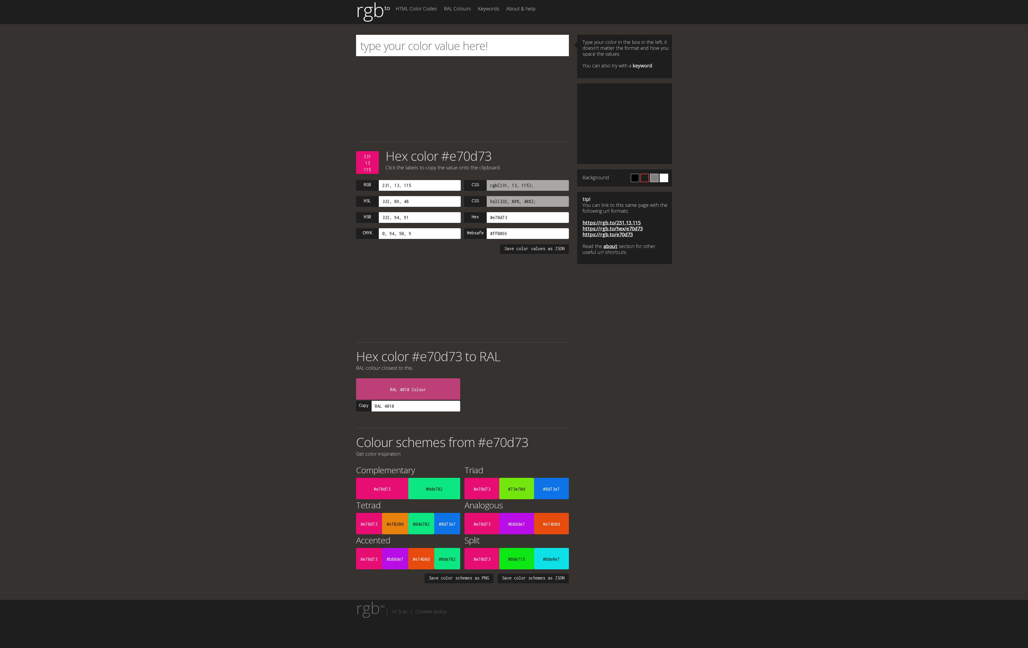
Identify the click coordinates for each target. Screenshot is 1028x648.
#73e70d (516, 489)
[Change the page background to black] (635, 178)
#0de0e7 (551, 559)
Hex (475, 216)
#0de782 (434, 489)
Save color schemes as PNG (459, 577)
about (610, 246)
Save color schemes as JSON (533, 577)
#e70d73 (382, 489)
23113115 (367, 163)
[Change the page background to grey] (654, 178)
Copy (364, 405)
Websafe (475, 232)
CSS (475, 184)
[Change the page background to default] (644, 178)
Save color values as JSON (534, 248)
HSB (367, 216)
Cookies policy (431, 611)
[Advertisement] (462, 99)
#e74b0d (551, 524)
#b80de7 (516, 524)
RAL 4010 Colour (408, 389)
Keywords (488, 8)
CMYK (367, 232)
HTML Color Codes (416, 8)
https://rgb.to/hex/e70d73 (613, 228)
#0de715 (516, 559)
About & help (520, 8)
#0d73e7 (551, 489)
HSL (367, 200)
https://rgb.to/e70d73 (608, 234)
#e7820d (395, 524)
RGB (367, 184)
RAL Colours (457, 8)
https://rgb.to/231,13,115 (612, 222)
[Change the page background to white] (664, 178)
